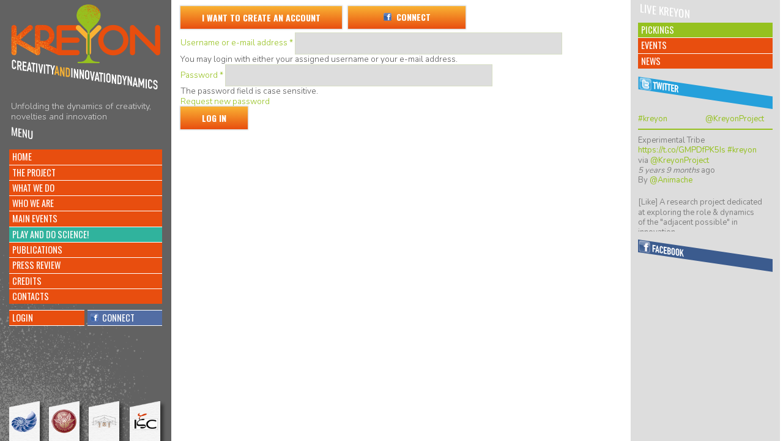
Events (654, 45)
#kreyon (652, 118)
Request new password (225, 101)
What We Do (33, 187)
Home (22, 156)
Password (201, 75)
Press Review (36, 264)
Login (22, 317)
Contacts (30, 296)
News (651, 61)
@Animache (671, 180)
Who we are (33, 203)
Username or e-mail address (236, 42)
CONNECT (116, 317)
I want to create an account (261, 17)
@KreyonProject (734, 118)
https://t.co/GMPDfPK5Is (681, 150)
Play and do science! (50, 234)
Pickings (657, 29)
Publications (37, 249)
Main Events (35, 218)
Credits (27, 280)
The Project (34, 172)
